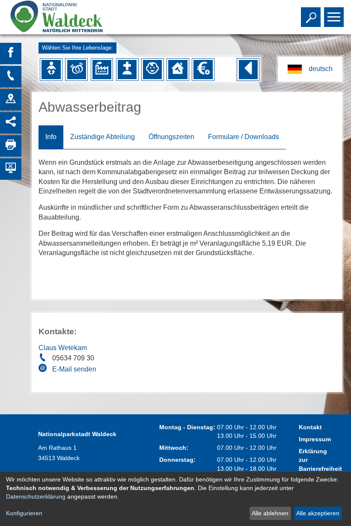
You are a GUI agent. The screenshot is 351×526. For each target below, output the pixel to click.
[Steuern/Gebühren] (202, 69)
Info (51, 136)
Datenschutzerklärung (35, 496)
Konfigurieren (24, 513)
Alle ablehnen (270, 513)
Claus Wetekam (63, 347)
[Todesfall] (127, 69)
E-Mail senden (74, 369)
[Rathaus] (10, 99)
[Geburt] (51, 69)
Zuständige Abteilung (102, 136)
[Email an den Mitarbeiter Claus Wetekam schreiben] (44, 369)
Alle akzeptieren (317, 513)
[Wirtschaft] (101, 69)
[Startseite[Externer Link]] (70, 17)
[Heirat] (76, 69)
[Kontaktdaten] (10, 76)
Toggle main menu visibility (332, 16)
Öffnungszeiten (171, 136)
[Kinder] (152, 69)
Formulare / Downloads (243, 136)
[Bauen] (177, 69)
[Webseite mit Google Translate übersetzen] (310, 69)
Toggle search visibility (309, 16)
